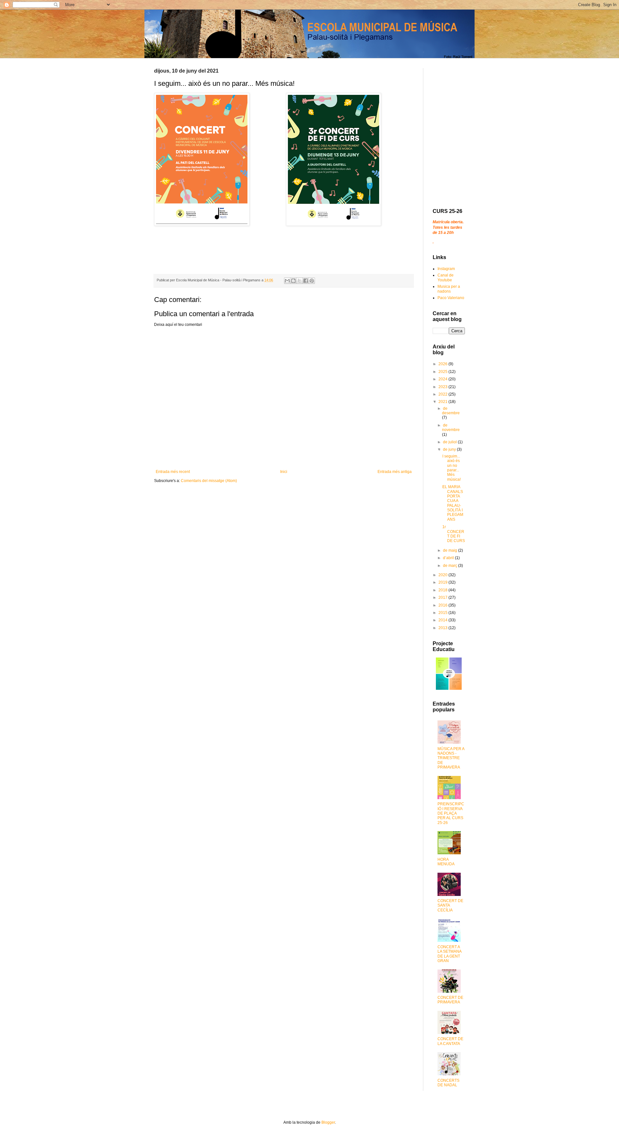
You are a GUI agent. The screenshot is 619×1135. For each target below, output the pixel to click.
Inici (283, 471)
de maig (450, 550)
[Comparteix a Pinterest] (312, 280)
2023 (443, 387)
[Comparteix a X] (299, 280)
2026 (443, 364)
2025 (443, 371)
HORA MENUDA (446, 861)
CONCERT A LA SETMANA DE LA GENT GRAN (449, 954)
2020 (443, 575)
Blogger (328, 1122)
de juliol (450, 442)
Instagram (446, 268)
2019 (443, 582)
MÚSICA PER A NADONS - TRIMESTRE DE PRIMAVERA (450, 758)
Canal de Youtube (445, 277)
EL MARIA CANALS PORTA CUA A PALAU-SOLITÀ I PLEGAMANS (452, 503)
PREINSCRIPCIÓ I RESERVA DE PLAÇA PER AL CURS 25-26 (450, 813)
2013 (443, 628)
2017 (443, 597)
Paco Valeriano (450, 298)
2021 (443, 401)
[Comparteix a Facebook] (305, 280)
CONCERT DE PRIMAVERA (450, 999)
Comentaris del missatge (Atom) (209, 480)
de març (450, 565)
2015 (443, 612)
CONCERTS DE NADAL (448, 1082)
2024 (443, 379)
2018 (443, 590)
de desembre (451, 410)
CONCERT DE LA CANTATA (450, 1041)
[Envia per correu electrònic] (287, 280)
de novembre (451, 427)
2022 (443, 394)
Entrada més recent (173, 471)
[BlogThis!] (293, 280)
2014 (443, 620)
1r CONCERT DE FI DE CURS (453, 534)
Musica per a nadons (448, 288)
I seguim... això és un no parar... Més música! (451, 468)
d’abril (449, 558)
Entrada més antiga (395, 471)
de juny (450, 449)
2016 (443, 605)
